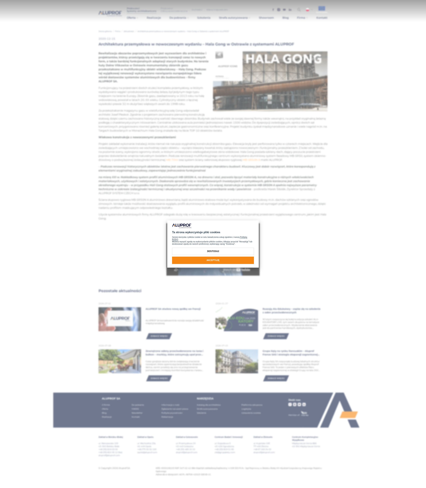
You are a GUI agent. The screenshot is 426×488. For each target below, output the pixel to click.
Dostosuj (213, 251)
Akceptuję (213, 260)
